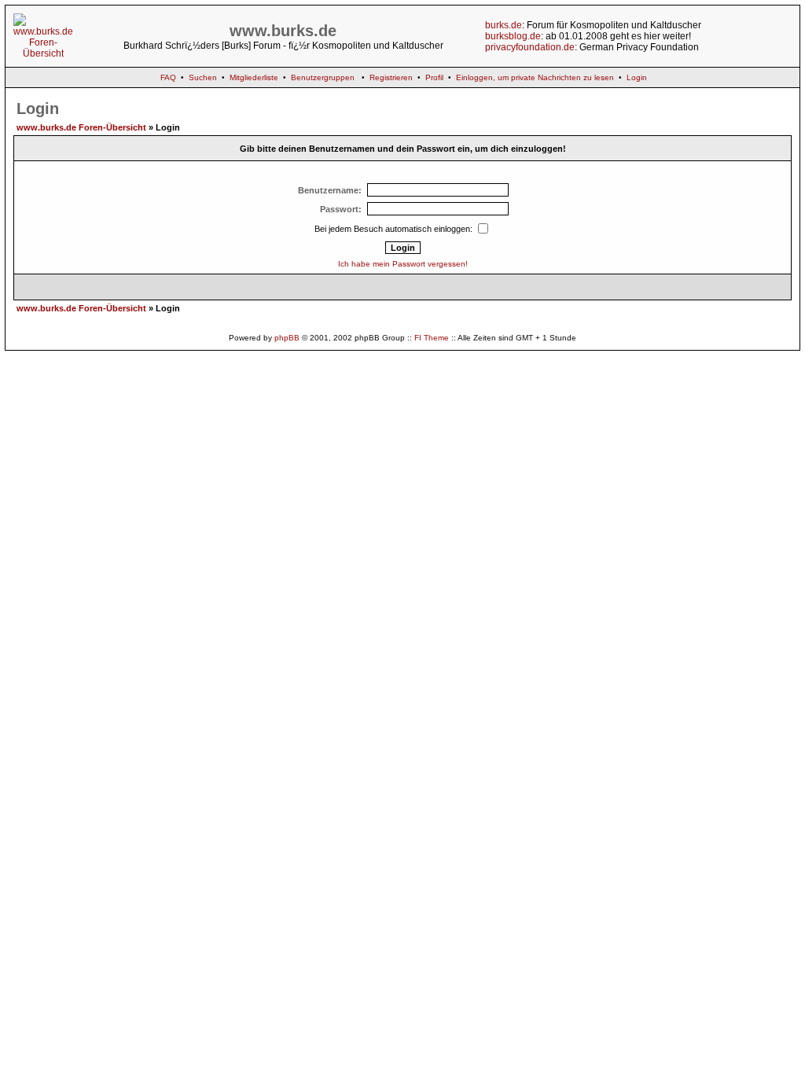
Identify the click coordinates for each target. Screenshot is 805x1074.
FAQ (168, 77)
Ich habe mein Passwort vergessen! (403, 263)
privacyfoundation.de (530, 47)
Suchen (203, 77)
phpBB (287, 337)
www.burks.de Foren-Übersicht (81, 127)
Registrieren (391, 77)
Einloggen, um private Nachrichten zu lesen (535, 77)
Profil (434, 77)
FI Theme (431, 337)
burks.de (503, 25)
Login (637, 77)
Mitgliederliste (254, 77)
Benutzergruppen (323, 77)
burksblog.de (513, 36)
